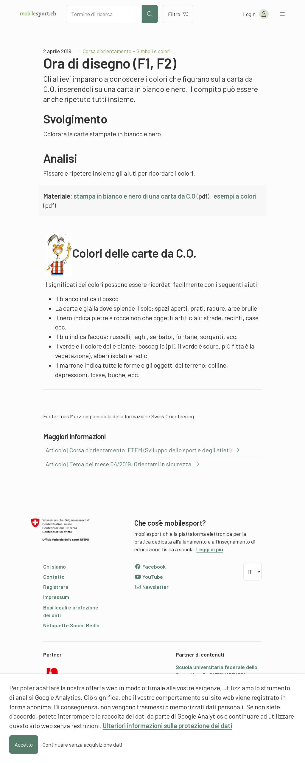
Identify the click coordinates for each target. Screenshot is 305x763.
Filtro (174, 14)
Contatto (54, 576)
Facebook (153, 566)
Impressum (56, 597)
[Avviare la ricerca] (150, 14)
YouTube (152, 576)
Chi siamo (54, 566)
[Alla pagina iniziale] (38, 14)
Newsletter (155, 587)
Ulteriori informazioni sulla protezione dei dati (167, 725)
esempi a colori (235, 196)
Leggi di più (209, 549)
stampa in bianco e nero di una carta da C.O (134, 196)
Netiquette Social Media (71, 625)
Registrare (56, 587)
